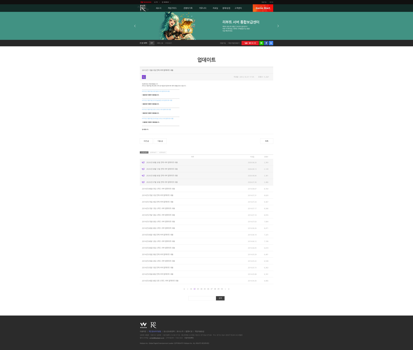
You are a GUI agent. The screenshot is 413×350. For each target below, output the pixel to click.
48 (215, 289)
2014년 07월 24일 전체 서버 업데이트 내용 (157, 202)
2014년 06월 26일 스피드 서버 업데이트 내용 (158, 228)
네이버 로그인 (261, 43)
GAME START (263, 8)
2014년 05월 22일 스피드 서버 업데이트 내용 (158, 261)
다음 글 (160, 141)
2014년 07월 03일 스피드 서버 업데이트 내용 (158, 221)
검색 (220, 298)
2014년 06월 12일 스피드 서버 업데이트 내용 (158, 241)
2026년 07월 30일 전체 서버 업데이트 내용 (162, 182)
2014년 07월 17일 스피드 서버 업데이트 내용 (158, 208)
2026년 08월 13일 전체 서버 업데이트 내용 (162, 169)
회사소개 (180, 331)
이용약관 (143, 331)
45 (205, 289)
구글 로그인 (271, 43)
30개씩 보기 (153, 152)
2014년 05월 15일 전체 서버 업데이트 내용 (157, 267)
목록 (266, 141)
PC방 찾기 (169, 43)
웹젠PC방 (189, 331)
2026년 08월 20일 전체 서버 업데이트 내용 (162, 162)
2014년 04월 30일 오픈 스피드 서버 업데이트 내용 (160, 281)
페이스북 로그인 (266, 43)
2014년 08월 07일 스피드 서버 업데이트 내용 (158, 189)
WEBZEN (143, 325)
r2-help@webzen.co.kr (156, 338)
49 (218, 289)
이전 (135, 26)
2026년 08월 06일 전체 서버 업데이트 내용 (162, 175)
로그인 (271, 2)
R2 (143, 8)
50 (222, 289)
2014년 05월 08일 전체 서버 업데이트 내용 (157, 274)
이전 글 (146, 141)
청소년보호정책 (169, 331)
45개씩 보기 (162, 152)
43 (198, 289)
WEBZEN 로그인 (250, 43)
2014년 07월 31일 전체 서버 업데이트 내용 (157, 195)
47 (212, 289)
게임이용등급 (199, 331)
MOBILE (166, 2)
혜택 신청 (160, 43)
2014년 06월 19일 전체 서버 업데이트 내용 (157, 235)
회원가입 (264, 2)
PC (157, 2)
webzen (145, 2)
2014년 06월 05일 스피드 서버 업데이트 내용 (158, 248)
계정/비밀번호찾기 (234, 43)
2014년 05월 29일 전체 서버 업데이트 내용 (157, 254)
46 (208, 289)
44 (201, 289)
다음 (278, 26)
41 (191, 289)
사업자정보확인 (189, 338)
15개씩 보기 (144, 152)
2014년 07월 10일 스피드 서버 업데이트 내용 (158, 215)
